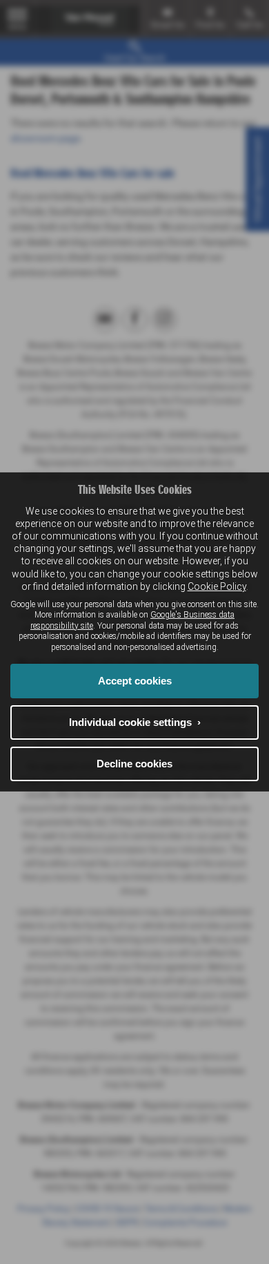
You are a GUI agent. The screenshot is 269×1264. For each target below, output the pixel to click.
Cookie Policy (217, 586)
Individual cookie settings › (135, 722)
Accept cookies (135, 681)
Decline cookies (134, 763)
